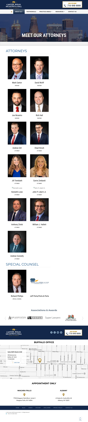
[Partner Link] (17, 318)
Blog (23, 407)
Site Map (38, 407)
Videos (30, 407)
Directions (17, 362)
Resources (60, 11)
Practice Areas (45, 11)
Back (80, 420)
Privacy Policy (57, 407)
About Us (18, 11)
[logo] (14, 8)
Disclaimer (47, 407)
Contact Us (72, 11)
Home (11, 11)
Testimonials (31, 11)
